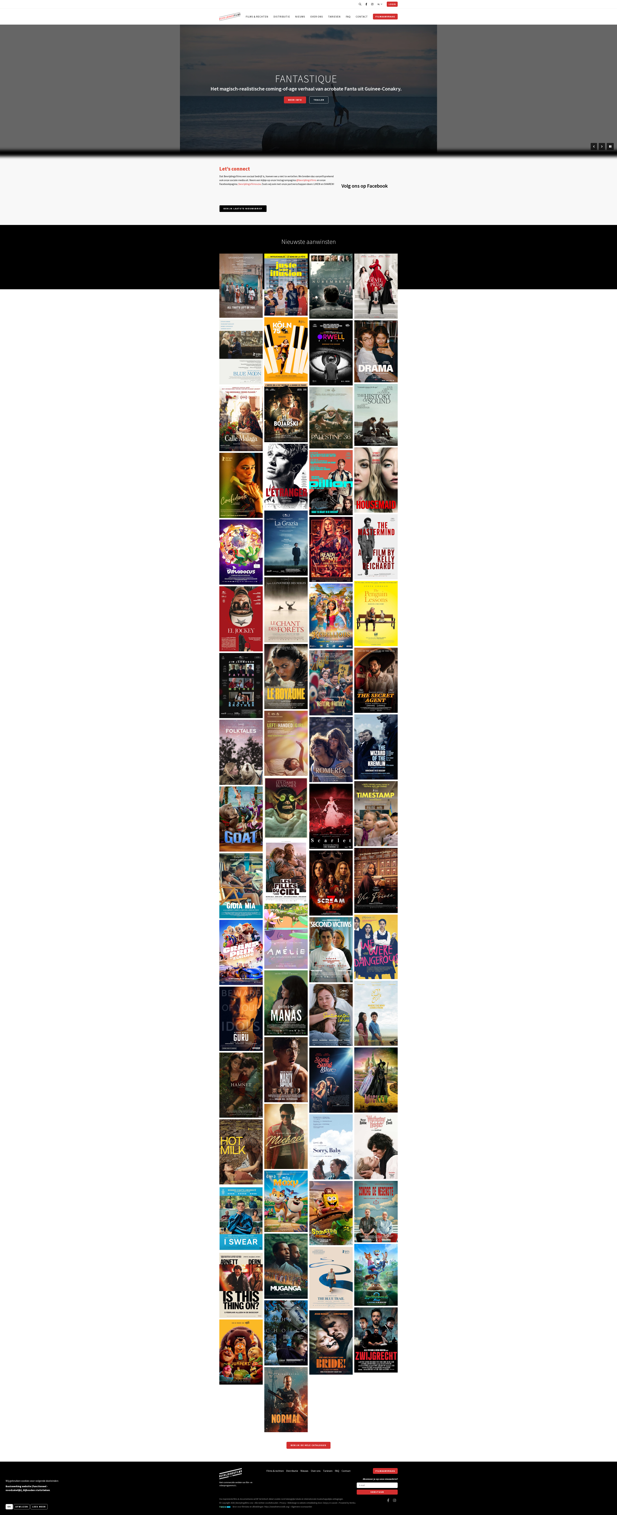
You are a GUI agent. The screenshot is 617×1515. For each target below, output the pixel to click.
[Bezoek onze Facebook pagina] (366, 4)
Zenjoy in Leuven (330, 1502)
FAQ (348, 16)
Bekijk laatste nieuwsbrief (243, 208)
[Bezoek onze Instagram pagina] (372, 4)
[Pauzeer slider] (610, 146)
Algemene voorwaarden (301, 1506)
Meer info (295, 99)
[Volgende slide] (602, 146)
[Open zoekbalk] (360, 4)
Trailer (318, 99)
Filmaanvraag (385, 16)
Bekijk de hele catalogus (308, 1445)
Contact (362, 16)
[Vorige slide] (594, 146)
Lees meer (39, 1506)
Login (392, 4)
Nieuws (300, 16)
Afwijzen (21, 1506)
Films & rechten (257, 16)
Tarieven (334, 16)
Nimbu (352, 1502)
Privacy (283, 1502)
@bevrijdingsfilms (306, 180)
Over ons (316, 16)
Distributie (281, 16)
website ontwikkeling (308, 1502)
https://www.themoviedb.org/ (277, 1506)
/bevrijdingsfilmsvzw (249, 184)
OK (9, 1506)
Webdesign (292, 1502)
